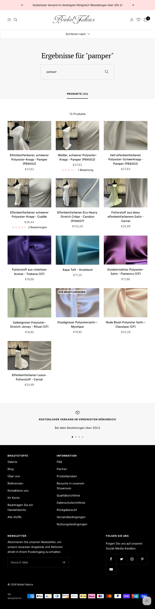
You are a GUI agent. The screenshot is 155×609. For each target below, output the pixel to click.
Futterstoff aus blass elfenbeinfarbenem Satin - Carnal (126, 217)
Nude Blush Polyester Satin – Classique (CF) (126, 324)
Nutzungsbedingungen (72, 524)
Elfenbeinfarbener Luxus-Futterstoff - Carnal (29, 377)
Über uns (14, 476)
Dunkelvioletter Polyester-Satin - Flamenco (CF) (125, 272)
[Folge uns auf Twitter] (121, 559)
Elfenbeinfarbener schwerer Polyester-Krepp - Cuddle (29, 215)
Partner (62, 469)
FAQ (59, 462)
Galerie (12, 462)
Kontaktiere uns (18, 490)
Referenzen (15, 483)
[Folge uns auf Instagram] (132, 559)
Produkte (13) (77, 93)
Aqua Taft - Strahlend (77, 270)
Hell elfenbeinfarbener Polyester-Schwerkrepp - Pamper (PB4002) (125, 159)
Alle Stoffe (15, 517)
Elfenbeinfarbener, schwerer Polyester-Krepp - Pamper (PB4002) (29, 159)
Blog (11, 469)
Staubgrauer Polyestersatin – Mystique (77, 324)
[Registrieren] (63, 562)
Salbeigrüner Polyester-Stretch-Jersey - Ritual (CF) (29, 325)
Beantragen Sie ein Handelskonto (20, 507)
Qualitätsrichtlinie (68, 495)
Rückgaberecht (67, 510)
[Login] (131, 19)
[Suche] (15, 19)
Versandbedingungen (71, 517)
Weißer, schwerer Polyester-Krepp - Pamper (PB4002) (77, 157)
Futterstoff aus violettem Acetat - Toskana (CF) (29, 272)
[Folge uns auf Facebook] (111, 559)
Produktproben (67, 476)
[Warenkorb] (145, 19)
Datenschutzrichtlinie (71, 502)
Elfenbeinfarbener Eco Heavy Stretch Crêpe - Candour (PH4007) (77, 217)
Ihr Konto (14, 498)
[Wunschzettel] (138, 19)
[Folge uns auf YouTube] (111, 569)
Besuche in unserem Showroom (70, 486)
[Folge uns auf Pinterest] (142, 559)
